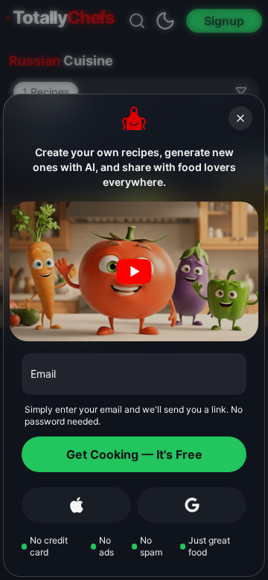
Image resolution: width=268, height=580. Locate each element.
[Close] (240, 118)
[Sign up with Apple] (76, 505)
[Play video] (134, 271)
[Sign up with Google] (191, 505)
